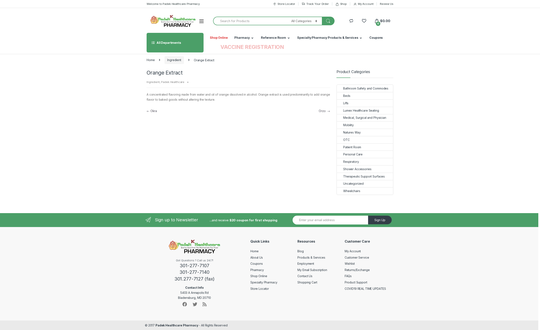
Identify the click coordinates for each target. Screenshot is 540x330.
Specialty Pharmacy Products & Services (327, 37)
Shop (343, 3)
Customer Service (357, 257)
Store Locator (286, 3)
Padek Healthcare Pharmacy (176, 325)
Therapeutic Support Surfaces (364, 176)
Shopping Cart (307, 282)
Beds (346, 96)
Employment (305, 263)
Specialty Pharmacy (263, 282)
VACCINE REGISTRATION (252, 47)
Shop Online (219, 37)
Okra (152, 111)
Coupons (376, 37)
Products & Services (311, 257)
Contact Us (304, 276)
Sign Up (379, 220)
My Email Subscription (312, 270)
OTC (346, 140)
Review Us (386, 3)
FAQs (348, 276)
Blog (300, 251)
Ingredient (174, 60)
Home (151, 60)
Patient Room (352, 147)
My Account (365, 3)
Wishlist (350, 263)
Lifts (345, 103)
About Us (256, 257)
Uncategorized (353, 183)
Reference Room (273, 37)
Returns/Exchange (357, 270)
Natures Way (351, 132)
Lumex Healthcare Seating (361, 110)
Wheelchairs (351, 191)
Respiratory (351, 161)
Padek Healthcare (172, 82)
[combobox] (249, 21)
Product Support (356, 282)
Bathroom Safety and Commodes (365, 88)
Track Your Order (317, 3)
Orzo (324, 111)
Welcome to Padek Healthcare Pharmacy (173, 3)
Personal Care (353, 154)
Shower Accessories (357, 169)
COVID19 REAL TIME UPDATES (365, 288)
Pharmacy (242, 37)
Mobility (348, 125)
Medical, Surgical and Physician (364, 117)
